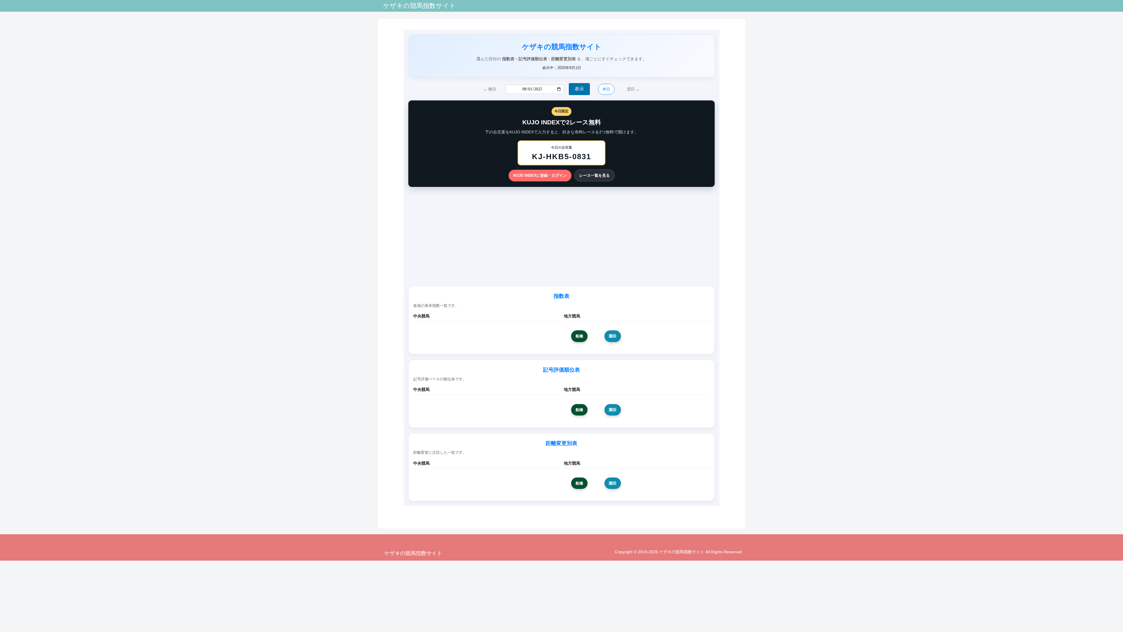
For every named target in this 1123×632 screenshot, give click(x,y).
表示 (579, 88)
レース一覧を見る (594, 175)
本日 (606, 89)
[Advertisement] (561, 235)
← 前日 (489, 89)
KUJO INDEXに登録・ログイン (540, 175)
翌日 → (633, 89)
